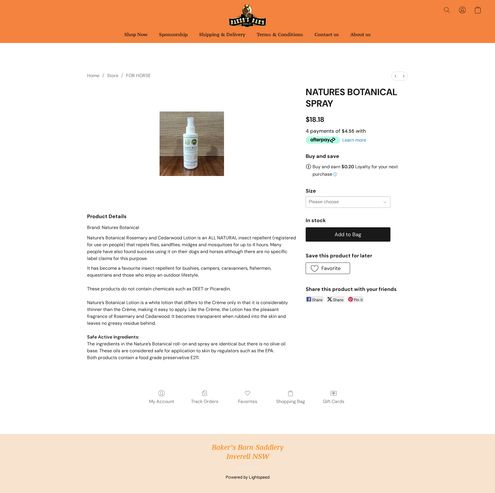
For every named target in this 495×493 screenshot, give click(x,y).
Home (93, 76)
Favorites (247, 401)
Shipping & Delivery (222, 34)
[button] (247, 15)
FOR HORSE (138, 76)
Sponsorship (173, 34)
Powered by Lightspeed (248, 478)
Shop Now (136, 34)
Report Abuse (247, 468)
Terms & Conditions (280, 34)
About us (360, 34)
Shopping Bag (290, 401)
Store (112, 76)
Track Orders (204, 401)
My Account (161, 401)
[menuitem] (396, 76)
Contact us (327, 34)
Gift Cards (333, 401)
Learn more (354, 140)
